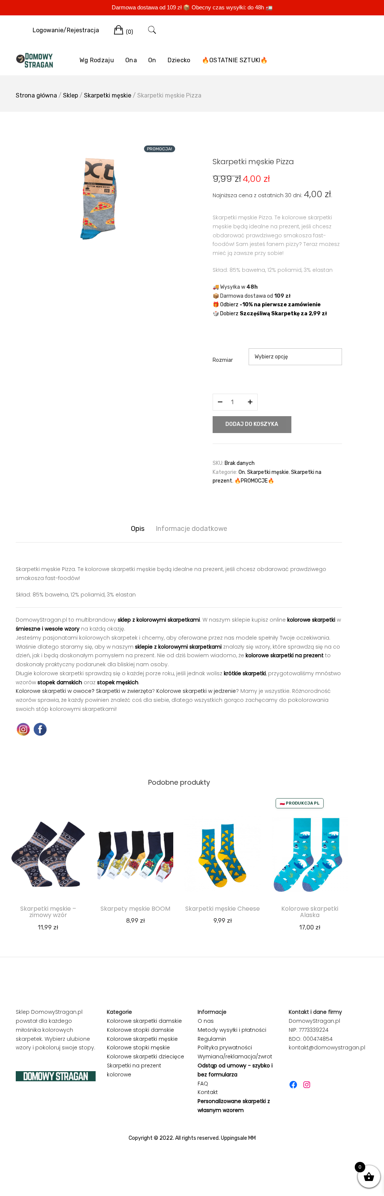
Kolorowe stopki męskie (138, 1047)
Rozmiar (223, 360)
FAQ (203, 1083)
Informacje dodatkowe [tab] (191, 529)
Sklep (70, 95)
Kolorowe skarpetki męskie (142, 1039)
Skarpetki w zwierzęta (124, 691)
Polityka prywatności (225, 1047)
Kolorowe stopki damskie (140, 1030)
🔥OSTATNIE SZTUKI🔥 (235, 60)
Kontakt (208, 1092)
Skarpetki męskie (107, 95)
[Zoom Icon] (94, 201)
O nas (206, 1021)
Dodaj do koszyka (251, 424)
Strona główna (36, 95)
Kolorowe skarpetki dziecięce (145, 1056)
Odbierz (270, 304)
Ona (131, 60)
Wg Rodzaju (97, 60)
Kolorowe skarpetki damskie (144, 1021)
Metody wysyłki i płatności (232, 1030)
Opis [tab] (137, 529)
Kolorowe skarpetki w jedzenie (196, 691)
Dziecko (179, 60)
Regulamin (212, 1039)
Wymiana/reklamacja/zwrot (235, 1056)
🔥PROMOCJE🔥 (254, 481)
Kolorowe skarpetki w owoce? (55, 691)
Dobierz (273, 313)
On (152, 60)
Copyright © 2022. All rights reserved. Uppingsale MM (192, 1138)
